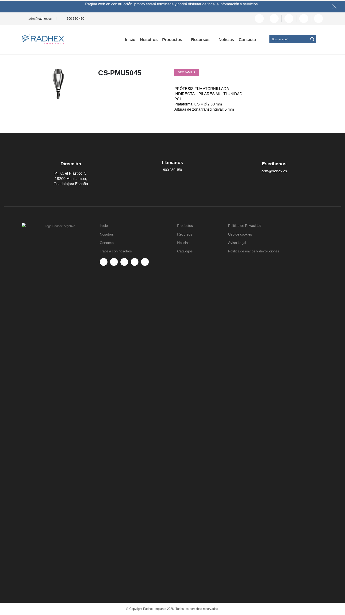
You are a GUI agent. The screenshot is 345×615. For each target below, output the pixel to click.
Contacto (247, 39)
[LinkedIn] (303, 18)
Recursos (200, 39)
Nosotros (148, 39)
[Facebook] (259, 18)
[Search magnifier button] (312, 39)
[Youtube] (274, 18)
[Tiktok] (318, 18)
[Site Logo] (43, 39)
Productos (172, 39)
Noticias (226, 39)
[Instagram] (288, 18)
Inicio (130, 39)
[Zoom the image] (58, 226)
